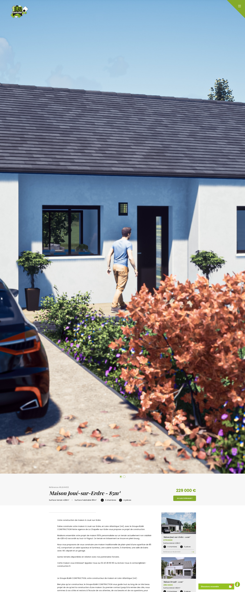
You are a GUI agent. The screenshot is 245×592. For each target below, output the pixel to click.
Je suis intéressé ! (185, 498)
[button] (121, 476)
